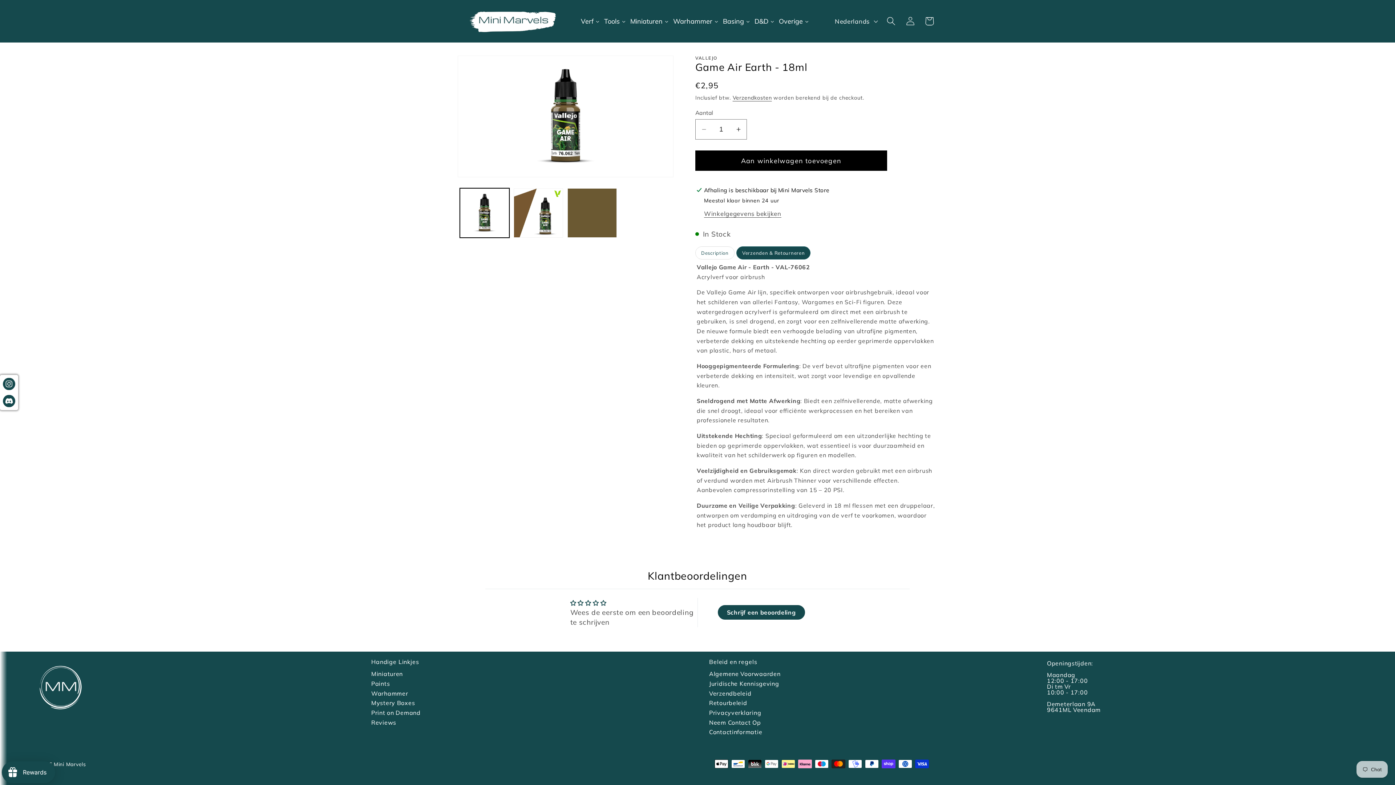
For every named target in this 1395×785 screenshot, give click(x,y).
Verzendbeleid (730, 693)
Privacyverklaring (735, 712)
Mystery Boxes (393, 702)
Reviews (383, 722)
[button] (891, 21)
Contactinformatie (735, 732)
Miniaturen (387, 673)
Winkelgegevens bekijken (742, 213)
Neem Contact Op (735, 722)
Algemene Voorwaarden (744, 673)
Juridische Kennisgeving (744, 683)
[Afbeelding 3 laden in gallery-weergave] (592, 213)
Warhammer (389, 693)
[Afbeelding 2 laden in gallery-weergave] (538, 213)
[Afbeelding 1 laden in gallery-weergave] (484, 213)
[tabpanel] (816, 396)
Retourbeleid (728, 702)
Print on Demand (396, 712)
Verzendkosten (752, 97)
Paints (380, 683)
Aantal (704, 112)
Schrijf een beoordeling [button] (761, 612)
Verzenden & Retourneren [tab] (773, 253)
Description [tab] (715, 253)
